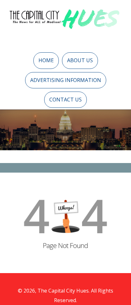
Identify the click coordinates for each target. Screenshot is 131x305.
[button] (46, 60)
